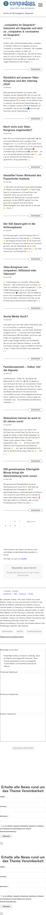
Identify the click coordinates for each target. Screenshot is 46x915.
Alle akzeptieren (7, 631)
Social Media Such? (15, 316)
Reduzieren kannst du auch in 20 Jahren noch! (22, 419)
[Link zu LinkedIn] (41, 591)
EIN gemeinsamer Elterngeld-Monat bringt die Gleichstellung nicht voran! (21, 472)
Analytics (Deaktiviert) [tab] (8, 714)
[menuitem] (29, 5)
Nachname (4, 816)
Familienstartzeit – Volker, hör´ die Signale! (22, 368)
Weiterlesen (35, 69)
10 (15, 526)
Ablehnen (20, 631)
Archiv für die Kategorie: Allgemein (18, 13)
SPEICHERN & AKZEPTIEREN (23, 748)
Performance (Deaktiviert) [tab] (9, 694)
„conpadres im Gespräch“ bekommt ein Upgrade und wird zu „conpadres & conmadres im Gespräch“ (22, 30)
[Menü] (39, 5)
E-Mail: (3, 797)
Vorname (3, 806)
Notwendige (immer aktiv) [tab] (9, 650)
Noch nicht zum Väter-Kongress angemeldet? (17, 128)
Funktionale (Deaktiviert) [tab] (8, 672)
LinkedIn (23, 559)
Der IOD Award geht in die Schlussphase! (19, 225)
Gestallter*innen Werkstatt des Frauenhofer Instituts (22, 176)
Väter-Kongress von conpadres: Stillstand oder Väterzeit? (19, 270)
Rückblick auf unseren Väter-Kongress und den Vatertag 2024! (21, 81)
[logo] (19, 5)
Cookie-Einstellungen (34, 631)
